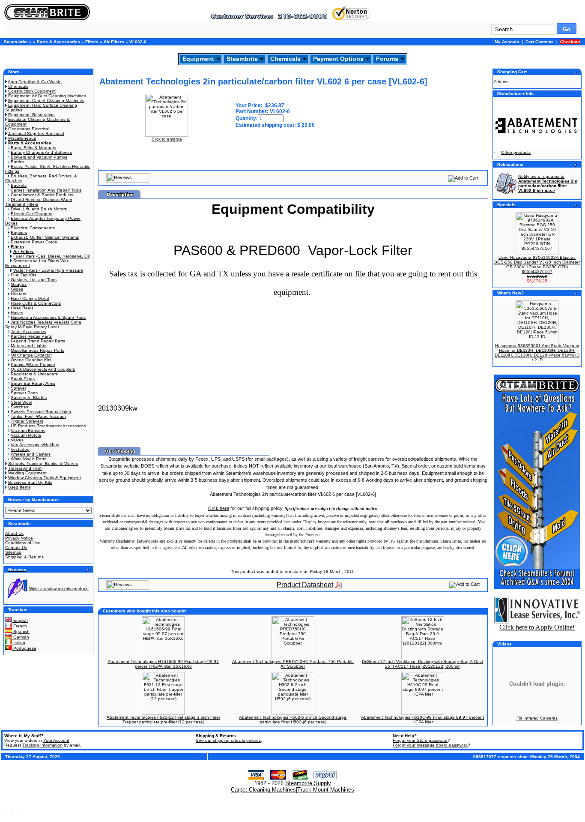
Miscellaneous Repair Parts (37, 350)
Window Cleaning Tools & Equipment (44, 477)
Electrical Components (33, 227)
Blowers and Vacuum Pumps (39, 157)
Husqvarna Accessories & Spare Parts (48, 317)
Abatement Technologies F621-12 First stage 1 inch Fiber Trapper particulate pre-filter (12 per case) (163, 719)
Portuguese (24, 648)
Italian (18, 642)
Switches (19, 407)
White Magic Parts (28, 458)
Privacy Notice (19, 538)
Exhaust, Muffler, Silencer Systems (45, 237)
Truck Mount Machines (325, 789)
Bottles (17, 161)
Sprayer (18, 388)
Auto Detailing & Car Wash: (35, 81)
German (20, 637)
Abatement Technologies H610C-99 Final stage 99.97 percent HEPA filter (422, 719)
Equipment (198, 58)
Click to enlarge (167, 139)
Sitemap (13, 552)
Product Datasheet (305, 584)
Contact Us (16, 547)
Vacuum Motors (26, 435)
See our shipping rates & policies (228, 740)
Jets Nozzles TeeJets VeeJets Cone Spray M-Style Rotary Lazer (43, 324)
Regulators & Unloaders (34, 374)
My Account (507, 41)
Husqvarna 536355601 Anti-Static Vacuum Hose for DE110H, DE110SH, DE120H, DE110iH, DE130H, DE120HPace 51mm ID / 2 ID (537, 352)
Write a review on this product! (59, 588)
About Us (14, 533)
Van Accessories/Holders (35, 444)
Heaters (18, 293)
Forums (387, 58)
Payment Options (338, 58)
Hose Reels (22, 308)
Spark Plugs (23, 378)
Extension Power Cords (34, 242)
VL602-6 (137, 41)
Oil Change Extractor (31, 355)
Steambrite (242, 58)
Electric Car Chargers (31, 213)
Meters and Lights (28, 345)
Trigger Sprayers (27, 421)
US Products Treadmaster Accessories (48, 425)
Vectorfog (20, 449)
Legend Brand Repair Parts (38, 341)
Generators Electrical (28, 128)
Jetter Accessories (28, 331)
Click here (218, 508)
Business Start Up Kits (30, 482)
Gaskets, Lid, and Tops (34, 279)
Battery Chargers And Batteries (41, 152)
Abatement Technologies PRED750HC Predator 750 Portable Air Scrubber (293, 664)
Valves (17, 440)
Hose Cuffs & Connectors (36, 303)
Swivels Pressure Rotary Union (41, 411)
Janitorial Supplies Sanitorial (36, 133)
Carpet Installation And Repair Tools (46, 190)
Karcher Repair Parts (31, 336)
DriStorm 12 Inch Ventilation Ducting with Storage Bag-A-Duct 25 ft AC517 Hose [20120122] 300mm (422, 664)
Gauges (19, 284)
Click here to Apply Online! (537, 627)
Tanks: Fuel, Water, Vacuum (38, 416)
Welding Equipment (27, 473)
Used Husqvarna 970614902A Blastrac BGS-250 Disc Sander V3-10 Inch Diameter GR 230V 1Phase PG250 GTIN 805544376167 (537, 264)
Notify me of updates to (547, 183)
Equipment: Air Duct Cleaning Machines (47, 95)
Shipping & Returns (24, 557)
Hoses (17, 312)
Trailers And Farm (25, 468)
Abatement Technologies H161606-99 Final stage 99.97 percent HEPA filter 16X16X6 (163, 664)
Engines (19, 232)
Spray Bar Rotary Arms (33, 383)
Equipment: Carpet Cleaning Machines (46, 100)
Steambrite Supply (308, 783)
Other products (516, 152)
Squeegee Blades (29, 397)
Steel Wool (21, 402)
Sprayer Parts (24, 392)
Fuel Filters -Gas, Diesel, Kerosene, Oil (51, 256)
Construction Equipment (32, 91)
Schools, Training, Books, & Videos (43, 463)
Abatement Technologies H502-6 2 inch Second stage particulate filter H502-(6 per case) (292, 719)
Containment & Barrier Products (42, 194)
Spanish (21, 631)
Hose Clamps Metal (30, 298)
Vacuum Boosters (28, 430)
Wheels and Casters (31, 454)
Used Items (19, 487)
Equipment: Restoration (31, 114)
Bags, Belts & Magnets (33, 147)
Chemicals (285, 58)
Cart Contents (539, 41)
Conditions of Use (22, 542)
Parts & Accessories (58, 41)
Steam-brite (16, 41)
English (20, 620)
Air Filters (114, 41)
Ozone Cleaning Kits (31, 359)
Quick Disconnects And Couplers (43, 369)
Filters (91, 41)
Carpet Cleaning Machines (263, 789)
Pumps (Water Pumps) (33, 364)
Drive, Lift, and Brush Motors (39, 209)
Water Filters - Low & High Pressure (48, 270)
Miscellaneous (22, 138)
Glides (17, 289)
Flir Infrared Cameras (537, 718)
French (19, 626)
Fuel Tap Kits (23, 275)
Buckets (19, 185)
